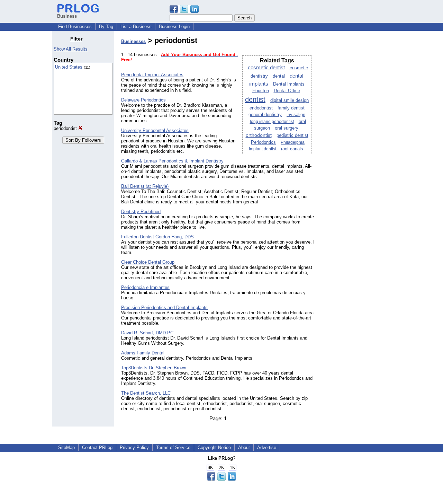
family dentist (291, 108)
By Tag (106, 26)
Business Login (174, 26)
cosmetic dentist (266, 67)
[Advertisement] (355, 140)
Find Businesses (75, 26)
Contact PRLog (97, 447)
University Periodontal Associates (155, 130)
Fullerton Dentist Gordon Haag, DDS (157, 236)
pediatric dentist (292, 135)
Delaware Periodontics (143, 100)
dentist (255, 99)
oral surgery (286, 128)
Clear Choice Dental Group (147, 262)
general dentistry (265, 114)
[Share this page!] (184, 11)
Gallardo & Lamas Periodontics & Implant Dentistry (172, 161)
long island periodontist (272, 121)
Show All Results (71, 49)
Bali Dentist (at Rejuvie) (145, 186)
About (244, 447)
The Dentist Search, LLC (146, 393)
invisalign (296, 114)
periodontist (66, 128)
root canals (292, 149)
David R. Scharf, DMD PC (147, 332)
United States (68, 67)
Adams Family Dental (142, 352)
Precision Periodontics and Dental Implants (164, 307)
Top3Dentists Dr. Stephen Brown (153, 367)
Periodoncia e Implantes (145, 287)
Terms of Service (173, 447)
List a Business (136, 26)
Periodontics (263, 142)
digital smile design (289, 100)
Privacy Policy (134, 447)
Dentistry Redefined (141, 211)
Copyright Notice (214, 447)
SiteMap (66, 447)
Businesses (133, 41)
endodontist (261, 108)
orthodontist (259, 135)
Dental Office (287, 90)
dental (279, 76)
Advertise (266, 447)
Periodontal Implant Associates (152, 74)
